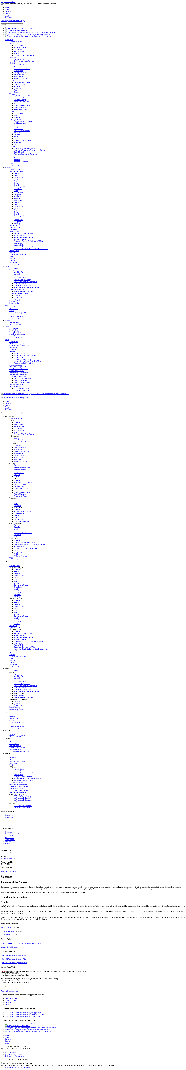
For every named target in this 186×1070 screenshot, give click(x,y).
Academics (9, 817)
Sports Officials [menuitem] (14, 227)
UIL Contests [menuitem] (18, 113)
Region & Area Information (19, 699)
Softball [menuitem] (16, 185)
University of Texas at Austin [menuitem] (15, 1056)
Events (12, 672)
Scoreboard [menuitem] (13, 262)
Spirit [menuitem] (7, 305)
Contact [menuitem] (7, 13)
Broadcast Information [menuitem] (17, 334)
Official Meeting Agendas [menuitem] (18, 367)
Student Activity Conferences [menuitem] (24, 61)
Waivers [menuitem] (12, 253)
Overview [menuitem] (17, 422)
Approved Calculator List (9, 991)
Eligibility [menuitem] (12, 349)
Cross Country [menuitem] (19, 177)
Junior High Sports (16, 599)
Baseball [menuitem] (17, 173)
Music (8, 668)
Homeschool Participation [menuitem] (18, 375)
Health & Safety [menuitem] (14, 231)
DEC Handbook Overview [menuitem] (23, 388)
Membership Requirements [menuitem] (18, 373)
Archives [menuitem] (17, 160)
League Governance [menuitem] (16, 365)
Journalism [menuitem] (13, 111)
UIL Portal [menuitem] (8, 17)
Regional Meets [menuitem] (19, 51)
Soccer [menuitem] (16, 183)
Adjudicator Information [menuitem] (22, 105)
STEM (12, 463)
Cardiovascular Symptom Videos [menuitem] (25, 247)
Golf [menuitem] (15, 181)
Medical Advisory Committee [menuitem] (24, 237)
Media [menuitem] (7, 326)
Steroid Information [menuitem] (20, 239)
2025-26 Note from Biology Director (14, 955)
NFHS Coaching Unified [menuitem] (18, 324)
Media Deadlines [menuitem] (15, 332)
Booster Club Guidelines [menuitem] (17, 255)
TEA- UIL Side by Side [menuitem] (17, 313)
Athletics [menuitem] (8, 167)
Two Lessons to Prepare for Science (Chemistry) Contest (24, 1014)
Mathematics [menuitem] (18, 86)
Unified (8, 730)
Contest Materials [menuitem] (20, 65)
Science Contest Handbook (10, 947)
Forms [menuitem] (16, 144)
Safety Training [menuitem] (19, 235)
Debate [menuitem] (16, 125)
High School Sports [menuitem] (16, 171)
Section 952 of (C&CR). (21, 943)
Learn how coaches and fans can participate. (16, 1067)
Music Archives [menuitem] (14, 299)
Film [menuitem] (15, 104)
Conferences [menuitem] (13, 57)
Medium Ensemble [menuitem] (20, 276)
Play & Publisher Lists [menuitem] (21, 102)
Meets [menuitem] (11, 44)
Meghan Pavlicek (7, 927)
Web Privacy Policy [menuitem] (12, 1052)
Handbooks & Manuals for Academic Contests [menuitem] (29, 150)
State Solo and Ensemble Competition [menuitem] (27, 287)
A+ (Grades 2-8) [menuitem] (15, 133)
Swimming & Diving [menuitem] (21, 187)
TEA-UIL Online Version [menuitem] (22, 378)
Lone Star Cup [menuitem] (14, 165)
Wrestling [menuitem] (17, 198)
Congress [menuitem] (17, 127)
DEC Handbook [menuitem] (15, 386)
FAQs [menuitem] (11, 315)
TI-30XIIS (8, 1004)
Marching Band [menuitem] (19, 272)
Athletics (9, 562)
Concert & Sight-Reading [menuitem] (22, 280)
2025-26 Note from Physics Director (14, 963)
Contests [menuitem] (12, 63)
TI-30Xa (8, 1002)
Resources (14, 539)
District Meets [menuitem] (18, 49)
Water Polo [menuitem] (17, 196)
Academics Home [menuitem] (15, 42)
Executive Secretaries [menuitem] (21, 295)
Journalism (14, 498)
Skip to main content (8, 2)
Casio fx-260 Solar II (12, 998)
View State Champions (8, 871)
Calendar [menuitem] (8, 11)
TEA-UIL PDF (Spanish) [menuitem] (22, 382)
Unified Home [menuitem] (14, 322)
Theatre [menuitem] (12, 94)
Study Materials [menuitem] (19, 152)
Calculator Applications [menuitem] (22, 82)
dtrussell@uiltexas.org (8, 858)
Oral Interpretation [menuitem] (20, 123)
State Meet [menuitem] (17, 53)
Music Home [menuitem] (13, 268)
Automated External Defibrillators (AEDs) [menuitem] (28, 241)
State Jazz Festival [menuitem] (20, 284)
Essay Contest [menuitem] (18, 71)
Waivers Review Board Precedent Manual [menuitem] (28, 361)
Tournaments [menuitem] (18, 129)
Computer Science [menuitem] (20, 84)
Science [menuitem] (16, 92)
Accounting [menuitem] (18, 67)
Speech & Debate (16, 508)
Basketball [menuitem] (17, 175)
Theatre (13, 479)
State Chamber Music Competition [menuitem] (25, 282)
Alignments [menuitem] (18, 158)
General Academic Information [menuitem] (24, 148)
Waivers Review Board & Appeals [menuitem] (25, 355)
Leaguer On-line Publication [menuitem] (19, 338)
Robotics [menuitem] (17, 90)
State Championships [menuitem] (16, 316)
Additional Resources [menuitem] (21, 162)
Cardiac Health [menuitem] (19, 245)
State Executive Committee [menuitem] (18, 369)
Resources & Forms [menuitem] (20, 109)
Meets (12, 420)
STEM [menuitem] (11, 80)
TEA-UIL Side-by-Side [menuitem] (17, 376)
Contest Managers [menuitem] (20, 107)
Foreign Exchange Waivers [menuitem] (23, 359)
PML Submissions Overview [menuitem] (23, 291)
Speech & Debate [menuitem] (15, 119)
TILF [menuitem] (11, 164)
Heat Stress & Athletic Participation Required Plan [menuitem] (31, 249)
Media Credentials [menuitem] (15, 336)
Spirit (7, 713)
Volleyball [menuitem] (17, 195)
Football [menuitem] (16, 179)
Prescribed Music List (17, 693)
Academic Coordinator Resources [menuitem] (25, 154)
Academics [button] (10, 417)
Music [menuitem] (7, 266)
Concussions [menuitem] (18, 243)
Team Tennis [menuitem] (18, 189)
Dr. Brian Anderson (7, 931)
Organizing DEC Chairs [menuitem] (22, 390)
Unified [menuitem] (7, 320)
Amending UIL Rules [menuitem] (16, 371)
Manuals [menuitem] (12, 258)
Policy (8, 753)
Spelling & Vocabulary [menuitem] (21, 78)
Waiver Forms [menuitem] (18, 357)
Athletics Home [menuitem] (14, 169)
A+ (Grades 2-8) (16, 523)
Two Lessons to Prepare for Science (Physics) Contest (23, 1016)
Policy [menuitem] (7, 340)
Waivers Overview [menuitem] (20, 769)
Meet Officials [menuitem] (18, 45)
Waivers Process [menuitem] (19, 353)
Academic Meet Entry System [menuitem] (24, 55)
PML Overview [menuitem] (19, 695)
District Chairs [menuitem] (14, 251)
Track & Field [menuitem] (18, 193)
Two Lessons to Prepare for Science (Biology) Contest (23, 1013)
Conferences (14, 436)
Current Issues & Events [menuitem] (22, 69)
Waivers (13, 767)
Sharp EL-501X (10, 1000)
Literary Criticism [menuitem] (20, 73)
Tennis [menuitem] (16, 191)
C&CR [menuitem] (11, 311)
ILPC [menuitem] (16, 115)
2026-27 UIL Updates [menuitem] (16, 344)
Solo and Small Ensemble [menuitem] (22, 278)
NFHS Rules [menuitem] (13, 309)
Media (8, 738)
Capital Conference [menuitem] (20, 59)
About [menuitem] (7, 9)
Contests (13, 444)
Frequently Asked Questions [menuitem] (23, 363)
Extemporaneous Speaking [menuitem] (23, 121)
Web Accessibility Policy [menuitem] (13, 1054)
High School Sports (16, 568)
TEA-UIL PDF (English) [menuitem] (22, 380)
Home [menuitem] (7, 7)
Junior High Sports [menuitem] (15, 200)
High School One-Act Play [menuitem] (23, 96)
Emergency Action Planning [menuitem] (23, 233)
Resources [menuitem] (17, 117)
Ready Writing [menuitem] (19, 74)
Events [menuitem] (16, 136)
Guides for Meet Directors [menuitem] (23, 140)
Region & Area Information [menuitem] (18, 293)
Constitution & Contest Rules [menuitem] (19, 345)
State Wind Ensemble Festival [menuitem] (24, 285)
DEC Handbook (15, 804)
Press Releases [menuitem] (14, 330)
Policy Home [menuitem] (13, 342)
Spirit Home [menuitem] (13, 307)
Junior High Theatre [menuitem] (20, 98)
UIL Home (9, 815)
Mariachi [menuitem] (17, 274)
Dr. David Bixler (6, 935)
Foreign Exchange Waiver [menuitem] (23, 777)
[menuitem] (20, 28)
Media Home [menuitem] (13, 328)
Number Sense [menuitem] (19, 88)
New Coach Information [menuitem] (22, 131)
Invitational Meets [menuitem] (20, 47)
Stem (7, 819)
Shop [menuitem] (7, 15)
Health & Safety (15, 629)
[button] (1, 396)
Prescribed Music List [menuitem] (16, 289)
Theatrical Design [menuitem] (20, 100)
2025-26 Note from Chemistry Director (15, 959)
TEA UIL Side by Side (18, 794)
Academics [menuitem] (9, 40)
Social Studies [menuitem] (18, 76)
